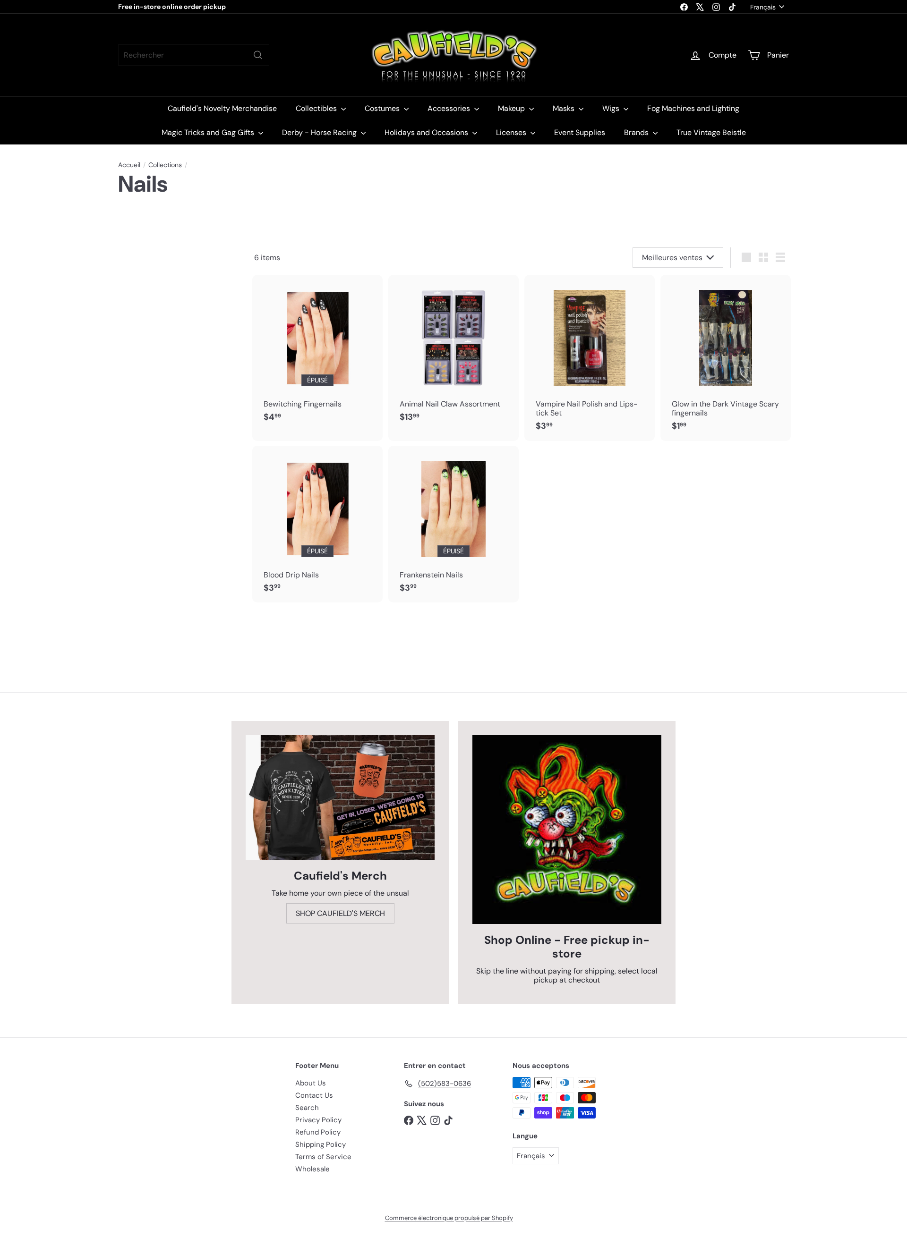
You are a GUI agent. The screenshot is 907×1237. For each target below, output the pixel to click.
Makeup (512, 108)
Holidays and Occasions (427, 132)
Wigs (611, 108)
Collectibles (317, 108)
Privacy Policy (318, 1120)
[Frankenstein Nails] (453, 524)
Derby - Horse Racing (320, 132)
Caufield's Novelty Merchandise (222, 108)
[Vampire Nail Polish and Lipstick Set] (589, 358)
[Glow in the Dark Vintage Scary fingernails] (725, 358)
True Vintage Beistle (711, 132)
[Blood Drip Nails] (317, 524)
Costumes (383, 108)
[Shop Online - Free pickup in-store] (566, 829)
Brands (637, 132)
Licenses (512, 132)
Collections (165, 165)
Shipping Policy (320, 1144)
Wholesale (312, 1169)
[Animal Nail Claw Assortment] (453, 353)
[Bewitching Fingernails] (317, 353)
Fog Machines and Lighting (693, 108)
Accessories (450, 108)
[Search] (258, 55)
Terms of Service (323, 1156)
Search (307, 1107)
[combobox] (193, 55)
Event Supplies (579, 132)
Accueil (129, 165)
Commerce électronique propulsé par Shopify (449, 1218)
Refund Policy (318, 1132)
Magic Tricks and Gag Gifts (209, 132)
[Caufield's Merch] (340, 797)
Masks (564, 108)
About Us (310, 1083)
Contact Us (314, 1095)
